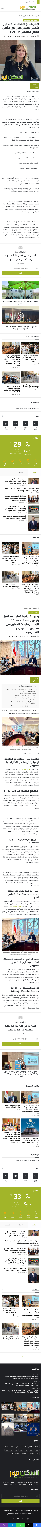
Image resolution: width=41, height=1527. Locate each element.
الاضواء (36, 1447)
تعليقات (7, 472)
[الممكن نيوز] (28, 7)
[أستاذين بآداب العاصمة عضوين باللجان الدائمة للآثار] (33, 1429)
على (26, 1450)
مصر (7, 1450)
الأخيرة (21, 472)
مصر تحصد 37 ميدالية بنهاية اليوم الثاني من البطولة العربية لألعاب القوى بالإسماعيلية (22, 489)
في (11, 1450)
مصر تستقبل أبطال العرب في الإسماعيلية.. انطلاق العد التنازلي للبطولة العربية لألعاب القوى (15, 508)
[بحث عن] (39, 8)
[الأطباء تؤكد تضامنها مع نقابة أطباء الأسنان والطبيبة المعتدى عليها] (33, 523)
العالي (17, 1447)
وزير (12, 1453)
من (37, 1453)
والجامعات (31, 1453)
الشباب (24, 1447)
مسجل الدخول (28, 408)
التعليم (30, 1447)
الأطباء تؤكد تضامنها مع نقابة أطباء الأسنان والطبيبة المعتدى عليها (14, 517)
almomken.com (8, 1510)
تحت (12, 1447)
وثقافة (17, 1453)
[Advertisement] (20, 32)
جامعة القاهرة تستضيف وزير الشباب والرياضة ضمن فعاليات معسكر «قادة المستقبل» (30, 358)
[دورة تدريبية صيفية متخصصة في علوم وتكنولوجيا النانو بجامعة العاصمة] (11, 377)
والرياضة (24, 1453)
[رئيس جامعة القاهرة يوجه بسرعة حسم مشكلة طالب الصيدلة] (7, 1429)
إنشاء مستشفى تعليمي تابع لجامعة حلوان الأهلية (31, 385)
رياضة (31, 1450)
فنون (21, 1450)
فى (16, 1450)
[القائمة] (2, 8)
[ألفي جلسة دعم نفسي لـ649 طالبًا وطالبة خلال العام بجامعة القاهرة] (20, 1427)
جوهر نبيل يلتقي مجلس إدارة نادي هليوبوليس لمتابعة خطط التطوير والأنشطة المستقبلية (15, 498)
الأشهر (34, 472)
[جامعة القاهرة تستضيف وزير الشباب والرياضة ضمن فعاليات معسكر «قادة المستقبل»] (30, 348)
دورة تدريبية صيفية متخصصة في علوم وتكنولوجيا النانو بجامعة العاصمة (11, 389)
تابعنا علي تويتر (34, 1459)
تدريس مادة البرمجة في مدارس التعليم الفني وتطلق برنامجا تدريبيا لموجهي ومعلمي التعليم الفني (30, 560)
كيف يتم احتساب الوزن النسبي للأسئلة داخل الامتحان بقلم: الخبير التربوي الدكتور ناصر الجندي (15, 481)
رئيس (37, 1450)
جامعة (6, 1447)
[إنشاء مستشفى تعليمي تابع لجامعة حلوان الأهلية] (30, 377)
